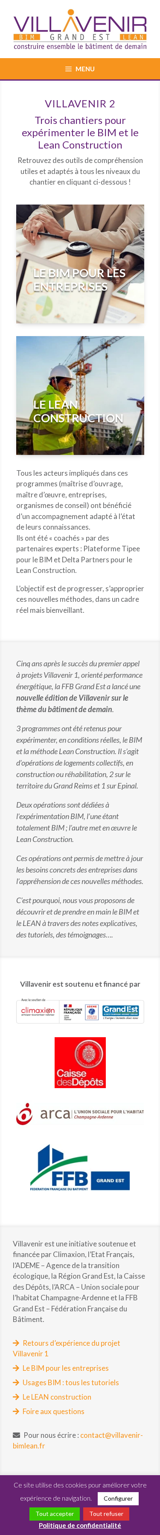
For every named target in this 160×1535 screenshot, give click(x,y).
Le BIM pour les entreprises (66, 1368)
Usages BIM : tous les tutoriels (71, 1382)
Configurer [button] (118, 1498)
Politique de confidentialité (80, 1525)
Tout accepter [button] (54, 1513)
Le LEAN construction (57, 1396)
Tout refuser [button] (106, 1513)
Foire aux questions (53, 1411)
